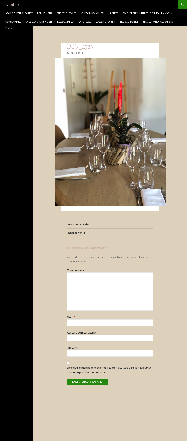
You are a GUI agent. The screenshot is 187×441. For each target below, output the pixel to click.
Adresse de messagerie (82, 332)
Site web (72, 347)
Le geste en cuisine (105, 22)
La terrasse (85, 22)
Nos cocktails (13, 22)
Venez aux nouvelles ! (92, 13)
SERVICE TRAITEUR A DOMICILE (158, 22)
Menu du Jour (44, 13)
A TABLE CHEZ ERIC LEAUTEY (19, 13)
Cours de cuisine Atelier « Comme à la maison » (147, 13)
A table (12, 4)
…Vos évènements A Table (39, 22)
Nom (71, 317)
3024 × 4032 (94, 53)
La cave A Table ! (65, 22)
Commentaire (75, 270)
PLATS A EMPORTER (129, 22)
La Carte (113, 13)
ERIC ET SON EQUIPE (66, 13)
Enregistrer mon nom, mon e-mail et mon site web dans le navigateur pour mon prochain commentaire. (109, 370)
